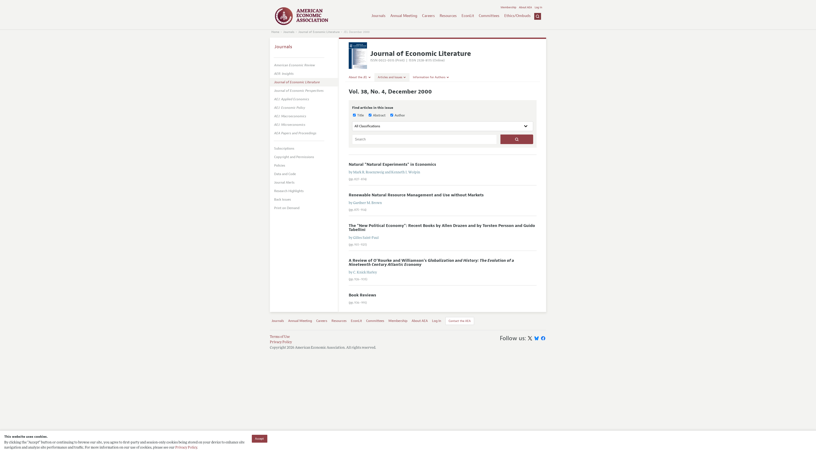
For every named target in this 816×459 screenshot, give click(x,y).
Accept (259, 439)
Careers (428, 15)
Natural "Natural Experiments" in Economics (392, 164)
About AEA (525, 7)
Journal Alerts (284, 182)
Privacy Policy (186, 447)
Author (399, 115)
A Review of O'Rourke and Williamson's (431, 262)
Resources (448, 15)
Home (275, 32)
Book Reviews (362, 295)
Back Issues (282, 199)
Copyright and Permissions (294, 157)
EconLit (468, 15)
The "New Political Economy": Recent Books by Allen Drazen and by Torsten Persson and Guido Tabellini (442, 227)
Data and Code (285, 174)
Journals (378, 15)
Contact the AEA (460, 321)
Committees (489, 15)
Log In (538, 7)
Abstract (378, 115)
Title (360, 115)
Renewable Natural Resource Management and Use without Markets (416, 195)
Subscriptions (284, 148)
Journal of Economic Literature (319, 32)
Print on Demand (286, 208)
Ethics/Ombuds (517, 15)
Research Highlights (289, 191)
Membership (508, 7)
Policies (279, 165)
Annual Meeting (403, 15)
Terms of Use (280, 337)
